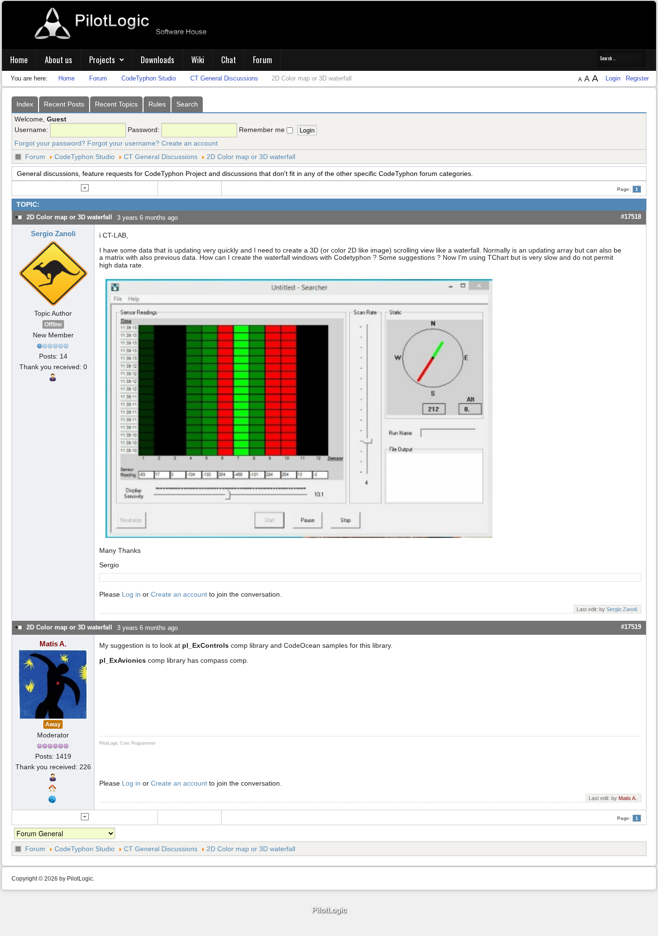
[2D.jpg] (299, 407)
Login (613, 78)
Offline (53, 324)
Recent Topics (116, 104)
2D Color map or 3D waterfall (251, 156)
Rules (157, 104)
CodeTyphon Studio (84, 156)
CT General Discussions (160, 156)
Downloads (157, 59)
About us (58, 59)
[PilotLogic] (329, 911)
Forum (262, 59)
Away (53, 724)
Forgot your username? (123, 143)
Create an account (189, 143)
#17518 (631, 216)
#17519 (631, 626)
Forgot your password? (49, 143)
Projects (102, 59)
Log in (131, 594)
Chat (228, 59)
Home (19, 59)
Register (637, 78)
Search (187, 104)
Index (24, 104)
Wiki (197, 59)
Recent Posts (64, 104)
